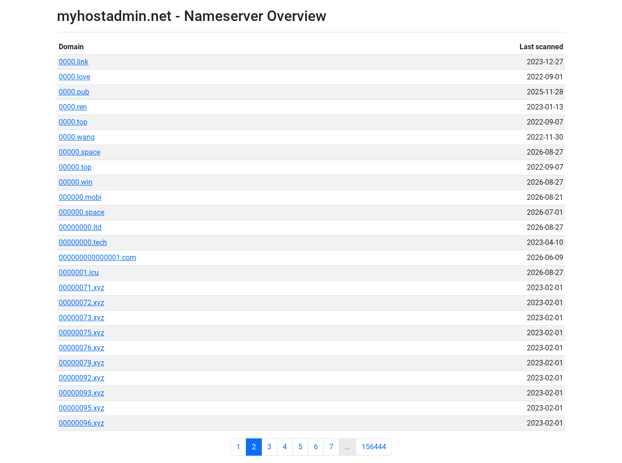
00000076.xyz (81, 347)
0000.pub (74, 92)
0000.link (73, 61)
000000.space (81, 212)
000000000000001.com (97, 257)
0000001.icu (79, 272)
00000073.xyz (81, 317)
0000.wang (77, 137)
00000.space (79, 152)
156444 (374, 446)
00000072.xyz (81, 302)
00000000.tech (83, 242)
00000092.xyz (81, 378)
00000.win (75, 182)
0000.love (74, 77)
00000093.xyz (81, 393)
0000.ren (73, 107)
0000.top (73, 122)
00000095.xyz (81, 408)
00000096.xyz (81, 423)
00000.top (75, 167)
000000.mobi (80, 197)
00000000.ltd (80, 227)
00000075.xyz (81, 332)
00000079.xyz (81, 363)
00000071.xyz (81, 287)
